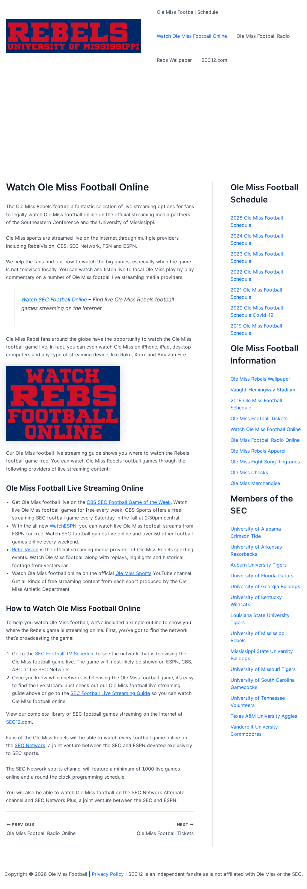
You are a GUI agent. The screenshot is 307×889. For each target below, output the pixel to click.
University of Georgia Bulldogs (265, 586)
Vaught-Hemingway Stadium (263, 390)
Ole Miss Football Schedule (187, 12)
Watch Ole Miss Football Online (192, 36)
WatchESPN (63, 526)
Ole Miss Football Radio (263, 36)
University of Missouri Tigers (263, 669)
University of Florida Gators (262, 576)
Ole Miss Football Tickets (259, 418)
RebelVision (25, 549)
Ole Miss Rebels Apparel (258, 451)
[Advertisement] (153, 117)
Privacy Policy (108, 874)
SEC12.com (214, 60)
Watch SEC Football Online (54, 299)
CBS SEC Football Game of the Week (129, 502)
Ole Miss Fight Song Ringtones (265, 462)
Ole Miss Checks (249, 472)
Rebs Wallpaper (174, 60)
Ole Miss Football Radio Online (265, 440)
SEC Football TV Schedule (64, 654)
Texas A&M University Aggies (264, 716)
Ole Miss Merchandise (255, 483)
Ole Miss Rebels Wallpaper (260, 379)
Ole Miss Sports (133, 573)
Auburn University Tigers (259, 565)
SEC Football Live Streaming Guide (110, 693)
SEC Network (30, 745)
